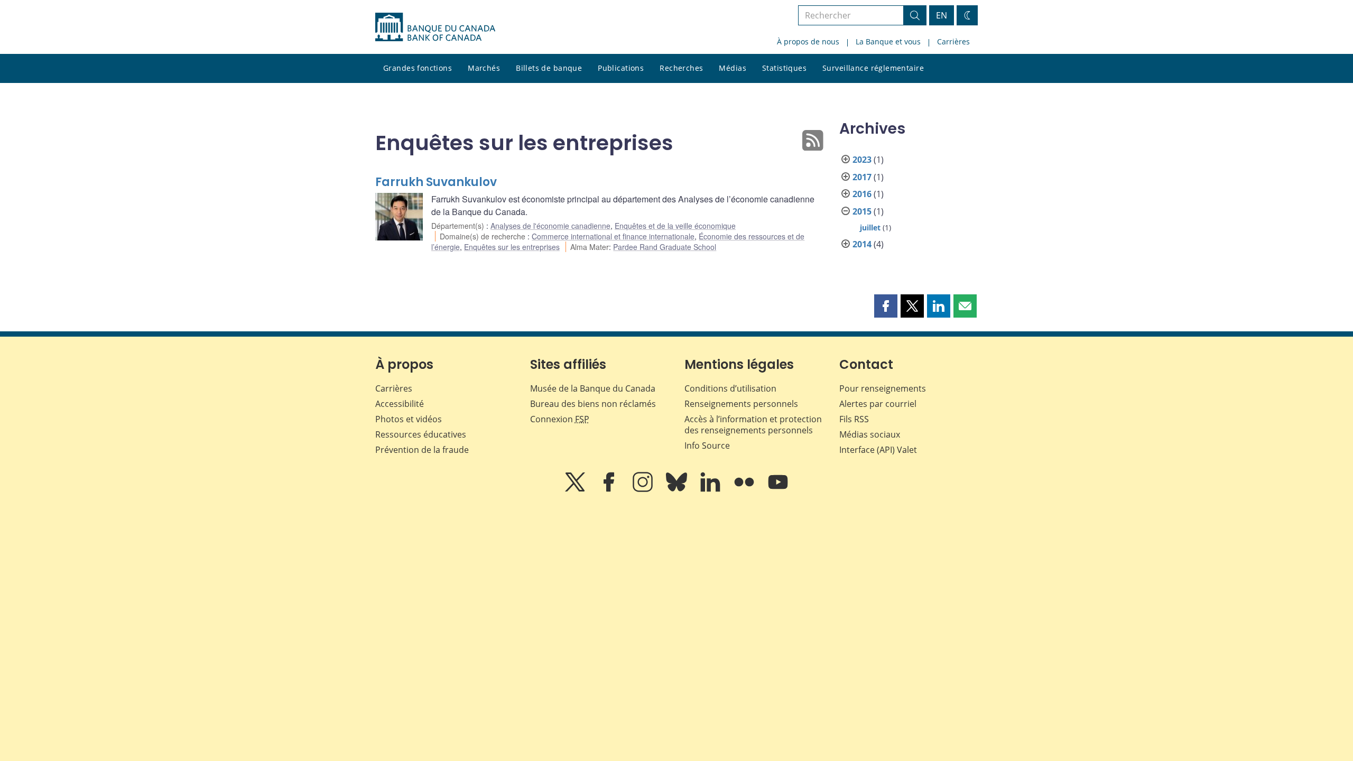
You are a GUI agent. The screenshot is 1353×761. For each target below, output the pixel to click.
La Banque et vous (888, 41)
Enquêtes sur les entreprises (512, 247)
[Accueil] (435, 27)
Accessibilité (399, 404)
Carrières (953, 41)
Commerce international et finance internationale (613, 236)
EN (941, 15)
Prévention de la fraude (422, 450)
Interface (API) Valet (878, 450)
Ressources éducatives (420, 434)
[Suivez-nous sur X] (576, 489)
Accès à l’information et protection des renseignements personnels (753, 424)
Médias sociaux (869, 434)
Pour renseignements (882, 388)
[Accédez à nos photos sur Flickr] (745, 489)
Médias (732, 68)
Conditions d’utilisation (730, 388)
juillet (870, 227)
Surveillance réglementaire (873, 68)
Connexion (559, 419)
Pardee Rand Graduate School (664, 247)
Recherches (681, 68)
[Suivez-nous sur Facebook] (610, 489)
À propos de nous (808, 41)
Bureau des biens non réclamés (593, 404)
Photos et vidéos (408, 419)
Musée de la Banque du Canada (592, 388)
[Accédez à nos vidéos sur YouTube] (778, 489)
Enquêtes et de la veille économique (675, 225)
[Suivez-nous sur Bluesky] (677, 489)
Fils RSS (854, 419)
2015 (862, 211)
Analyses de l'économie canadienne (550, 225)
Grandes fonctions (417, 68)
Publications (621, 68)
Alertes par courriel (877, 404)
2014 (862, 244)
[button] (885, 306)
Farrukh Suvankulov (436, 182)
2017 (862, 177)
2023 (862, 159)
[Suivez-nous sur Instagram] (644, 489)
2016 (862, 194)
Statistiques (784, 68)
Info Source (707, 445)
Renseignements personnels (741, 404)
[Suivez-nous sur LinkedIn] (711, 489)
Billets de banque (549, 68)
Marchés (484, 68)
